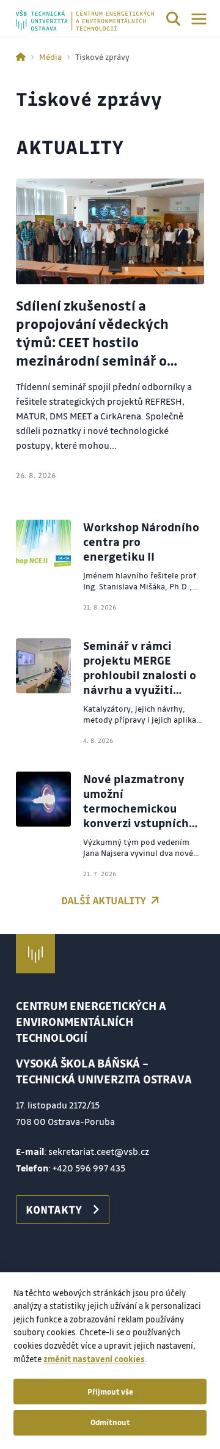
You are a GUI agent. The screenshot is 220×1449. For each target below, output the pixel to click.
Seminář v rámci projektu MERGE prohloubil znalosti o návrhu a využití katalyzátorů (139, 675)
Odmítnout (110, 1422)
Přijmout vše (110, 1391)
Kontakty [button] (54, 1209)
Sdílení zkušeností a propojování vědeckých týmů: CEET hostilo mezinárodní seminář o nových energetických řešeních (92, 351)
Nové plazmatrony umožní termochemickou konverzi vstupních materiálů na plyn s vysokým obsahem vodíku (136, 823)
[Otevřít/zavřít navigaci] (199, 19)
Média (50, 56)
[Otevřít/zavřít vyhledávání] (173, 21)
